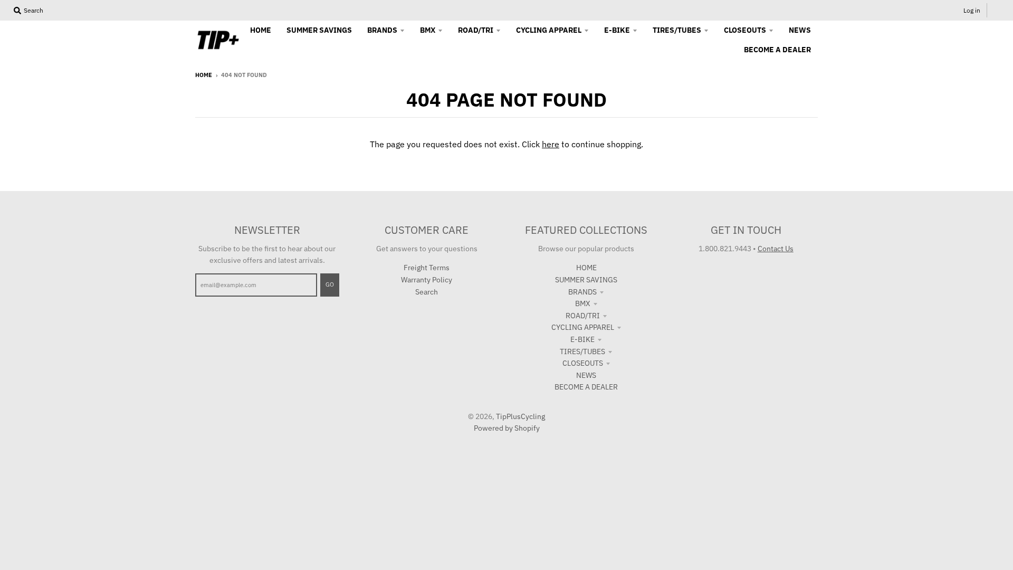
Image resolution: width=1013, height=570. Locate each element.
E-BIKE (582, 339)
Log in (971, 10)
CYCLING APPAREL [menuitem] (548, 30)
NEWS (586, 375)
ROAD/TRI (583, 315)
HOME (586, 267)
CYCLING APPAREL (582, 327)
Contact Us (776, 248)
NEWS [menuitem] (800, 30)
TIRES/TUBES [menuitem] (677, 30)
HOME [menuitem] (260, 30)
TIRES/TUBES (582, 351)
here (550, 144)
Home (203, 75)
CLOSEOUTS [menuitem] (745, 30)
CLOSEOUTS (582, 363)
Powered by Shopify (507, 428)
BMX (582, 303)
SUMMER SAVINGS (586, 279)
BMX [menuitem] (427, 30)
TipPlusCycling (520, 416)
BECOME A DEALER (586, 387)
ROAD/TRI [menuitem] (475, 30)
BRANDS (582, 292)
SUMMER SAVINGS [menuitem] (319, 30)
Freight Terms (427, 267)
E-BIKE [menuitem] (617, 30)
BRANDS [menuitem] (382, 30)
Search (426, 292)
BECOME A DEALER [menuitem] (777, 49)
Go (330, 284)
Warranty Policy (426, 279)
